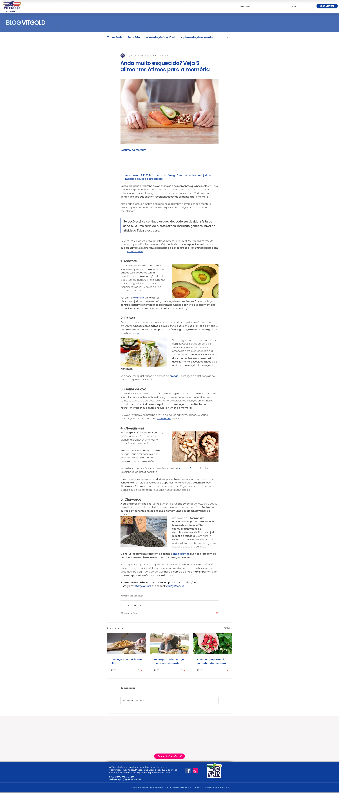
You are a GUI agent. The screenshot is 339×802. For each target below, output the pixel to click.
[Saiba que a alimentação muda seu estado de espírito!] (169, 643)
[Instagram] (195, 770)
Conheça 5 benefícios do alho (126, 661)
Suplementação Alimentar (197, 37)
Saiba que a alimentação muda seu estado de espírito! (169, 661)
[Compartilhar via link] (141, 605)
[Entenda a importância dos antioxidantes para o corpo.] (212, 643)
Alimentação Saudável (160, 37)
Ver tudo (228, 628)
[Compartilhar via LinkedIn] (134, 605)
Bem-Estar (134, 37)
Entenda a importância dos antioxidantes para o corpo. (212, 661)
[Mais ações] (216, 55)
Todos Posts (114, 37)
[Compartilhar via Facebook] (122, 605)
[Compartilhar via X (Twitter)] (128, 605)
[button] (228, 37)
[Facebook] (188, 770)
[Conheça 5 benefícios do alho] (126, 643)
